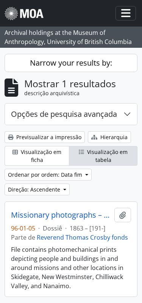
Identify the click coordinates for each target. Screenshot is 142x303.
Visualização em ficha (40, 155)
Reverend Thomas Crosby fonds (82, 237)
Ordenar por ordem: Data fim (46, 174)
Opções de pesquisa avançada (64, 114)
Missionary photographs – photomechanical (61, 215)
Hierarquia (113, 137)
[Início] (27, 13)
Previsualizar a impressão (48, 137)
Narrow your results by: (71, 63)
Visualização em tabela (107, 155)
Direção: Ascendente (35, 189)
